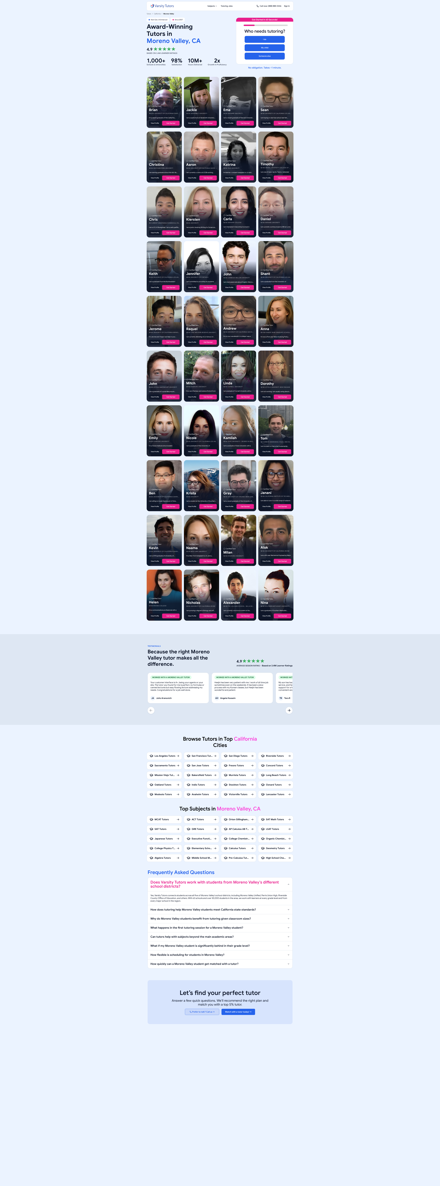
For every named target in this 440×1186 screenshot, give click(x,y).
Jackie (191, 110)
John (227, 274)
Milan (227, 552)
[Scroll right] (289, 710)
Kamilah (230, 438)
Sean (265, 110)
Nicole (191, 438)
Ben (152, 493)
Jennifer (193, 273)
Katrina (229, 164)
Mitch (190, 383)
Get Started (170, 123)
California (157, 14)
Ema (226, 110)
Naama (192, 548)
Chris (153, 219)
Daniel (266, 219)
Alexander (231, 602)
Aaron (191, 164)
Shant (265, 273)
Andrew (229, 328)
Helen (154, 602)
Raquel (192, 329)
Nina (264, 602)
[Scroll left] (151, 710)
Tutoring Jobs (227, 6)
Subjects (211, 6)
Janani (266, 492)
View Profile (155, 123)
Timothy (267, 164)
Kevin (153, 548)
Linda (227, 383)
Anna (265, 329)
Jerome (155, 329)
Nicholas (193, 602)
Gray (227, 493)
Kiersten (193, 219)
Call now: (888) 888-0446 (270, 6)
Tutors (149, 14)
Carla (227, 219)
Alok (264, 547)
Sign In (287, 6)
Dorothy (267, 383)
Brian (153, 110)
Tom (264, 438)
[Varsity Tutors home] (162, 6)
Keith (153, 273)
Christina (156, 164)
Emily (153, 438)
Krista (191, 493)
